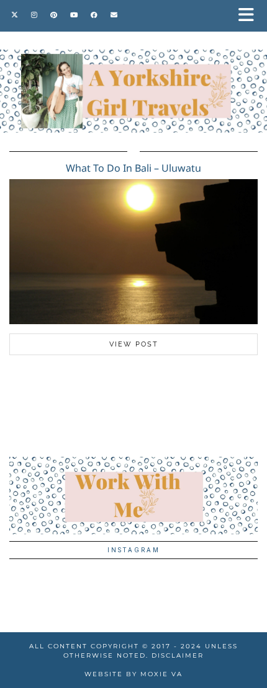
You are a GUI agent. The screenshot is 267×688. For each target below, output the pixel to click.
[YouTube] (74, 15)
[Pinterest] (54, 15)
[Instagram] (34, 15)
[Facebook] (94, 15)
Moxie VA (161, 674)
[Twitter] (15, 15)
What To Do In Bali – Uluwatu (133, 168)
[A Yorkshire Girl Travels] (133, 66)
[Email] (114, 15)
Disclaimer (178, 655)
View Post (133, 344)
